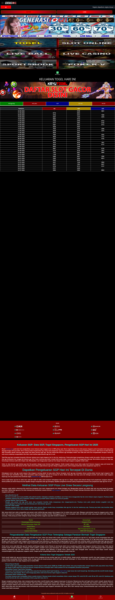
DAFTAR (28, 12)
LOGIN (84, 12)
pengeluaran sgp (36, 476)
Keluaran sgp (9, 449)
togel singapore (56, 490)
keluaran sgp (33, 539)
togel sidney (63, 571)
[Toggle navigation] (2, 3)
